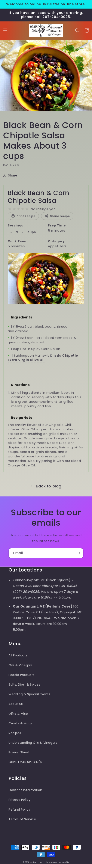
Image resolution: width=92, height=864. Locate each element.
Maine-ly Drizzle (39, 862)
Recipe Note (21, 417)
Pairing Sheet (19, 752)
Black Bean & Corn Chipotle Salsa (38, 196)
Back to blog (48, 486)
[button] (5, 30)
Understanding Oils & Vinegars (33, 742)
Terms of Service (22, 819)
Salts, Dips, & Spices (24, 684)
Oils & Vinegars (21, 665)
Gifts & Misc (18, 714)
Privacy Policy (19, 800)
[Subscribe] (78, 553)
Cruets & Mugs (20, 723)
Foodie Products (21, 675)
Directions (20, 384)
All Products (18, 655)
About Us (16, 704)
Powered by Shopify (59, 862)
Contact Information (25, 790)
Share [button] (12, 175)
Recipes (15, 733)
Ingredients (21, 317)
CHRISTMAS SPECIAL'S (25, 762)
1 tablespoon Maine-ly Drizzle (43, 357)
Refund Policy (19, 809)
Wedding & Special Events (29, 694)
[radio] (10, 209)
